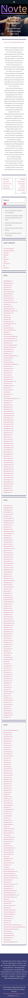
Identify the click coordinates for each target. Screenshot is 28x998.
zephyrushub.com (7, 736)
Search (6, 200)
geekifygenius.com (8, 858)
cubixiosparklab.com (8, 563)
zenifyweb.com (7, 865)
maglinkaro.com (7, 606)
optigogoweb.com (7, 713)
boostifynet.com (7, 783)
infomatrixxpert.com (8, 554)
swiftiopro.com (7, 807)
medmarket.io (6, 392)
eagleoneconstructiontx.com (10, 877)
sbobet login (7, 965)
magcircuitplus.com (8, 481)
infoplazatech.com (8, 529)
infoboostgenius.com (8, 447)
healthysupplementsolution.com (11, 398)
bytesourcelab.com (8, 640)
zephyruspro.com (7, 648)
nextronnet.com (7, 668)
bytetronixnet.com (7, 486)
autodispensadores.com (9, 909)
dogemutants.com (7, 372)
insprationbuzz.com (8, 300)
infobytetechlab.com (8, 462)
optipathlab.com (7, 739)
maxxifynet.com (7, 749)
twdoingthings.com (8, 379)
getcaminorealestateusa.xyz (10, 942)
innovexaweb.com (8, 674)
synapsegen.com (7, 680)
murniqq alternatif (8, 967)
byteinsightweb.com (8, 411)
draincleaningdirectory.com (10, 345)
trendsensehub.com (8, 852)
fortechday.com (7, 939)
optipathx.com (7, 651)
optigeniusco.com (7, 773)
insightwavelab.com (8, 839)
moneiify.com (6, 325)
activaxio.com (6, 818)
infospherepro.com (8, 830)
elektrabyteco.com (8, 578)
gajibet (23, 976)
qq (13, 972)
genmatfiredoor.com (8, 869)
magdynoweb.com (8, 599)
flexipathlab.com (7, 683)
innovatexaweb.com (8, 518)
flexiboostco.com (7, 732)
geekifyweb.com (7, 527)
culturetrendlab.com (8, 850)
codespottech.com (8, 400)
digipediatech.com (8, 407)
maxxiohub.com (7, 766)
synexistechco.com (8, 756)
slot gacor (19, 963)
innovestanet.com (7, 657)
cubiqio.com (6, 826)
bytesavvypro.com (8, 451)
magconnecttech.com (8, 862)
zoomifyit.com (6, 717)
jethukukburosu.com (8, 349)
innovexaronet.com (8, 557)
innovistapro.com (7, 800)
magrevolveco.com (8, 475)
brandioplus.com (7, 676)
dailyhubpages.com (8, 886)
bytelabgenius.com (8, 428)
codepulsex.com (7, 595)
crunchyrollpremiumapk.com (10, 336)
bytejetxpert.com (7, 488)
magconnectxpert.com (9, 580)
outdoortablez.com (8, 394)
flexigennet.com (7, 387)
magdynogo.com (7, 492)
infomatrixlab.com (7, 614)
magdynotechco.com (8, 520)
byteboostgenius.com (8, 623)
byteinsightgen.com (8, 454)
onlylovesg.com (7, 882)
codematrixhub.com (8, 443)
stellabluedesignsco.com (9, 381)
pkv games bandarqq (8, 250)
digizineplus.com (7, 636)
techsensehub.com (8, 514)
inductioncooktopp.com (9, 912)
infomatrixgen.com (8, 458)
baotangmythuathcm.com (9, 347)
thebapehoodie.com (8, 357)
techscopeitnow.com (8, 484)
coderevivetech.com (8, 473)
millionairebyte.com (8, 937)
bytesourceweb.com (8, 469)
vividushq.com (7, 685)
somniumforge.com (8, 351)
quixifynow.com (7, 646)
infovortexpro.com (7, 479)
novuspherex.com (7, 775)
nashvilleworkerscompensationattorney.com (14, 927)
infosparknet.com (7, 642)
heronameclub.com (8, 390)
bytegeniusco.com (8, 441)
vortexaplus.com (7, 687)
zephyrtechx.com (7, 788)
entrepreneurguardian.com (10, 897)
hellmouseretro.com (8, 368)
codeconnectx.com (8, 552)
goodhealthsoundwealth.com (10, 364)
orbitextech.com (7, 860)
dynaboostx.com (7, 796)
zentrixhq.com (7, 655)
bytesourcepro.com (8, 610)
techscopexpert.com (8, 424)
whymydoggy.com (8, 281)
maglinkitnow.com (8, 409)
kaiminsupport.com (8, 293)
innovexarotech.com (8, 477)
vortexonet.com (7, 747)
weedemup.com (7, 903)
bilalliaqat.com (7, 907)
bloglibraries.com (7, 353)
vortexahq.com (7, 762)
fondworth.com (7, 304)
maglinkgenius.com (8, 569)
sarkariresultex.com (8, 313)
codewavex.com (7, 574)
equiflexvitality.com (8, 880)
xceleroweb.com (7, 710)
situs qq (5, 963)
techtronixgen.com (8, 417)
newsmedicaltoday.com (9, 914)
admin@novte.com (19, 42)
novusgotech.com (7, 666)
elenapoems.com (7, 366)
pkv (4, 265)
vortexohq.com (7, 835)
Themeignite (22, 993)
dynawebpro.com (7, 678)
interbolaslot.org (7, 285)
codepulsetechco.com (9, 548)
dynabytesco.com (7, 820)
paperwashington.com (9, 901)
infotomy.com (6, 396)
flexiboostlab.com (7, 803)
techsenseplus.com (8, 445)
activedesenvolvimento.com (10, 884)
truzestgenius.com (8, 582)
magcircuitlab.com (8, 572)
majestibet (12, 976)
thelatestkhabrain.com (9, 308)
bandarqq (5, 255)
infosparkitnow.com (8, 522)
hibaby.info (6, 899)
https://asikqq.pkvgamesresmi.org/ (14, 978)
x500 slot (14, 965)
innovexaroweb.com (8, 601)
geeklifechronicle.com (9, 828)
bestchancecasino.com (9, 905)
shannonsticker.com (8, 298)
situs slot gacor (22, 965)
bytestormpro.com (7, 845)
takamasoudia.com (8, 377)
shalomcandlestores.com (9, 330)
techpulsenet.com (7, 584)
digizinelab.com (7, 591)
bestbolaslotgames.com (9, 892)
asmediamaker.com (8, 321)
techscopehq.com (7, 633)
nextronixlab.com (7, 653)
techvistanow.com (7, 559)
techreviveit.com (7, 437)
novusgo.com (6, 843)
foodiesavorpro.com (8, 833)
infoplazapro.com (7, 434)
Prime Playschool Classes (10, 993)
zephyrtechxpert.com (8, 586)
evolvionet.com (7, 743)
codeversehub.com (8, 616)
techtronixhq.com (7, 505)
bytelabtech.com (7, 516)
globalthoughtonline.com (9, 323)
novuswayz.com (7, 792)
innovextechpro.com (8, 419)
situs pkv (24, 961)
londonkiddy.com (7, 931)
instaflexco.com (7, 798)
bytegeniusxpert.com (8, 531)
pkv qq (14, 961)
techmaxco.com (7, 813)
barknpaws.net (7, 317)
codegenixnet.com (8, 466)
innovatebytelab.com (8, 533)
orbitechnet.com (7, 693)
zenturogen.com (7, 672)
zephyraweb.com (7, 768)
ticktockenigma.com (8, 854)
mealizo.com (6, 315)
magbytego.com (7, 537)
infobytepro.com (7, 535)
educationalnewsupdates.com (11, 730)
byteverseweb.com (8, 619)
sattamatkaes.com (8, 334)
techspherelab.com (8, 612)
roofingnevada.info (8, 916)
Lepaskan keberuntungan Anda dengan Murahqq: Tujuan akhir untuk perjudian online (21, 186)
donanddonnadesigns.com (10, 875)
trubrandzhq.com (7, 781)
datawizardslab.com (8, 824)
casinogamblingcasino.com (10, 340)
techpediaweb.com (8, 426)
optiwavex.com (7, 695)
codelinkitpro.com (7, 510)
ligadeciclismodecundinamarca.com (12, 924)
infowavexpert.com (8, 439)
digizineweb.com (7, 550)
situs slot (6, 974)
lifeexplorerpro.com (8, 841)
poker (4, 257)
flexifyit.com (6, 661)
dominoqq (6, 252)
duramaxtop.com (7, 375)
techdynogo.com (7, 402)
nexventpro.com (7, 786)
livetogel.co (6, 867)
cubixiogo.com (7, 689)
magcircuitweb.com (8, 422)
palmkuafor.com (7, 287)
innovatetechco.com (8, 430)
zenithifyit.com (7, 764)
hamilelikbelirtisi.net (8, 809)
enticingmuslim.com (8, 362)
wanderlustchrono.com (9, 847)
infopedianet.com (7, 627)
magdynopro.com (7, 432)
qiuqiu (5, 261)
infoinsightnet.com (8, 542)
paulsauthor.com (7, 383)
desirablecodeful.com (8, 385)
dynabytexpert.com (8, 659)
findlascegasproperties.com (10, 871)
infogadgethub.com (8, 507)
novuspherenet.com (8, 691)
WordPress (17, 995)
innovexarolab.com (8, 460)
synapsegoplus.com (8, 625)
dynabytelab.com (7, 741)
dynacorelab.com (7, 753)
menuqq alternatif (6, 961)
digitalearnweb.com (8, 283)
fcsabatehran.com (7, 370)
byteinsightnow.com (8, 471)
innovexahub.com (7, 751)
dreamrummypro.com (8, 291)
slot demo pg (6, 263)
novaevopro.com (7, 777)
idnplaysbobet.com (8, 888)
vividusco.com (7, 760)
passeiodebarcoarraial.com (10, 302)
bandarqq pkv (12, 963)
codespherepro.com (8, 464)
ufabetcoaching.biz (8, 933)
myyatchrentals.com (8, 328)
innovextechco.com (8, 567)
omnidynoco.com (7, 698)
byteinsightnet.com (8, 546)
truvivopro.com (7, 758)
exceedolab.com (7, 815)
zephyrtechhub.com (8, 700)
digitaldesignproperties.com (10, 310)
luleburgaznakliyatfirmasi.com (11, 355)
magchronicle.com (8, 404)
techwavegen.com (8, 449)
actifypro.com (6, 794)
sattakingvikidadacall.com (10, 890)
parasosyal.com (7, 360)
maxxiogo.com (7, 663)
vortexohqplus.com (8, 805)
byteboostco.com (7, 576)
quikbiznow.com (7, 708)
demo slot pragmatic (8, 248)
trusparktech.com (7, 779)
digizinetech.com (7, 456)
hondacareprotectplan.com (10, 338)
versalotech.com (7, 811)
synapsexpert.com (8, 704)
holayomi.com (7, 922)
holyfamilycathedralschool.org (11, 929)
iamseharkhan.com (8, 306)
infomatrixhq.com (7, 561)
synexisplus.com (7, 745)
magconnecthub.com (8, 621)
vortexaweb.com (7, 771)
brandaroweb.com (8, 715)
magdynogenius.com (8, 413)
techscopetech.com (8, 597)
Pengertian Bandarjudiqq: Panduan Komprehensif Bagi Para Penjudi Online (14, 218)
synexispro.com (7, 920)
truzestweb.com (7, 702)
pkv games (6, 267)
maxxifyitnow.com (7, 644)
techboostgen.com (8, 512)
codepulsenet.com (8, 629)
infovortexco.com (7, 589)
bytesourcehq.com (8, 544)
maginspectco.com (8, 490)
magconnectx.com (8, 918)
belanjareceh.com (8, 296)
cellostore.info (7, 319)
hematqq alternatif (19, 967)
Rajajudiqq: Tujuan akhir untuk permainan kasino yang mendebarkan (7, 184)
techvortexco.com (7, 524)
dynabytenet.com (7, 608)
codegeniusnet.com (8, 539)
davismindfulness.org (8, 935)
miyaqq (18, 976)
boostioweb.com (7, 734)
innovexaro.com (7, 638)
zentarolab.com (7, 706)
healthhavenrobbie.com (9, 873)
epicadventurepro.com (9, 837)
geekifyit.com (6, 332)
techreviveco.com (7, 604)
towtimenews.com (8, 343)
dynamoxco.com (7, 670)
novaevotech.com (7, 565)
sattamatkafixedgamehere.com (11, 895)
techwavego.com (7, 593)
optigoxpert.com (7, 790)
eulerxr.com (6, 856)
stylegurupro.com (7, 822)
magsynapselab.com (8, 415)
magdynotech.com (8, 631)
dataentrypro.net (7, 289)
